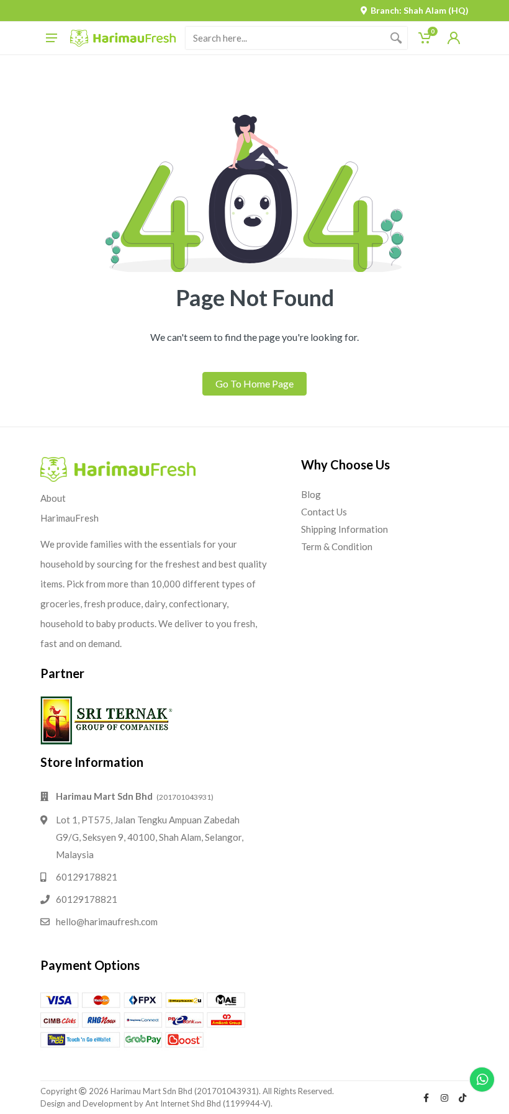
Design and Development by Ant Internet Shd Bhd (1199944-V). (156, 1103)
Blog (311, 494)
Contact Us (324, 511)
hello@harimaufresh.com (107, 921)
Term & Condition (336, 546)
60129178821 (86, 876)
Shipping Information (344, 529)
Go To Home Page (254, 383)
